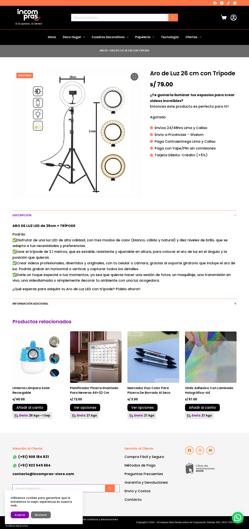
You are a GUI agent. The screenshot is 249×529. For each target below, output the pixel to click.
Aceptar (20, 515)
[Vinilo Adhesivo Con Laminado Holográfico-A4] (211, 357)
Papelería (142, 37)
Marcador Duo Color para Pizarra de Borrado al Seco (148, 390)
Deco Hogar (72, 37)
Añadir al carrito (29, 407)
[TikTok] (228, 3)
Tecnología (170, 37)
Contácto (133, 499)
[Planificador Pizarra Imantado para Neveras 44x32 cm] (96, 357)
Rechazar (41, 515)
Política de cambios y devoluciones (95, 519)
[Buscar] (173, 17)
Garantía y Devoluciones (146, 482)
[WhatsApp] (235, 3)
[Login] (234, 18)
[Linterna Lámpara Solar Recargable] (38, 357)
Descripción (21, 215)
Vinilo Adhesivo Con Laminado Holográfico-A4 (209, 390)
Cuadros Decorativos (108, 37)
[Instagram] (221, 3)
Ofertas (191, 37)
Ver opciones (85, 407)
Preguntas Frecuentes (143, 473)
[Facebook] (215, 3)
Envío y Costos (137, 491)
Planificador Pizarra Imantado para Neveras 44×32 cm (94, 390)
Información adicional (30, 304)
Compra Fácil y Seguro (144, 456)
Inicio (52, 37)
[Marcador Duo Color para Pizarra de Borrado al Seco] (153, 357)
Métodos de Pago (140, 465)
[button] (238, 518)
